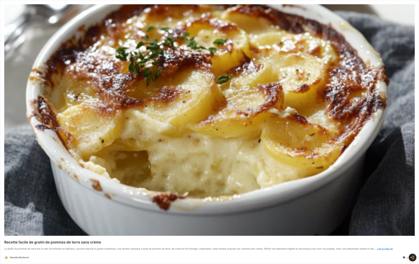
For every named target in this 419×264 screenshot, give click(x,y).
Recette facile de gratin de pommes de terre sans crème (52, 242)
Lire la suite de (385, 248)
